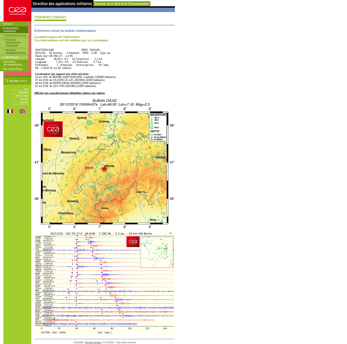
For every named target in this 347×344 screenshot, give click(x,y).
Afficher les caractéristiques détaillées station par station (69, 93)
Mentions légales (93, 342)
